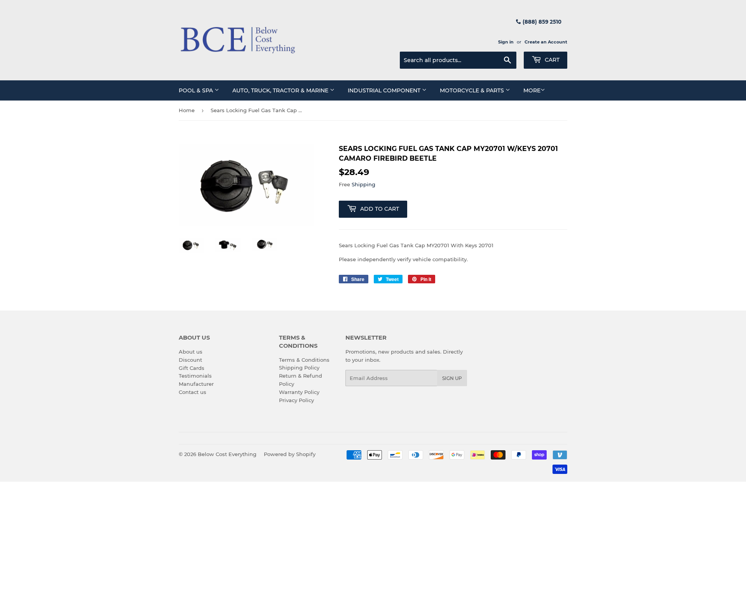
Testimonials (195, 376)
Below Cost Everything (227, 454)
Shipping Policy (299, 367)
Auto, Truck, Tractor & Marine (281, 90)
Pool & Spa (196, 90)
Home (187, 110)
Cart (551, 59)
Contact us (192, 392)
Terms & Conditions (304, 360)
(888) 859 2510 (541, 22)
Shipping (363, 184)
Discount (190, 360)
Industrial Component (385, 90)
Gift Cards (191, 368)
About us (190, 352)
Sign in (506, 42)
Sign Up (452, 378)
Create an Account (546, 42)
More (531, 90)
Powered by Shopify (289, 454)
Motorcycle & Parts (472, 90)
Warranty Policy (299, 392)
